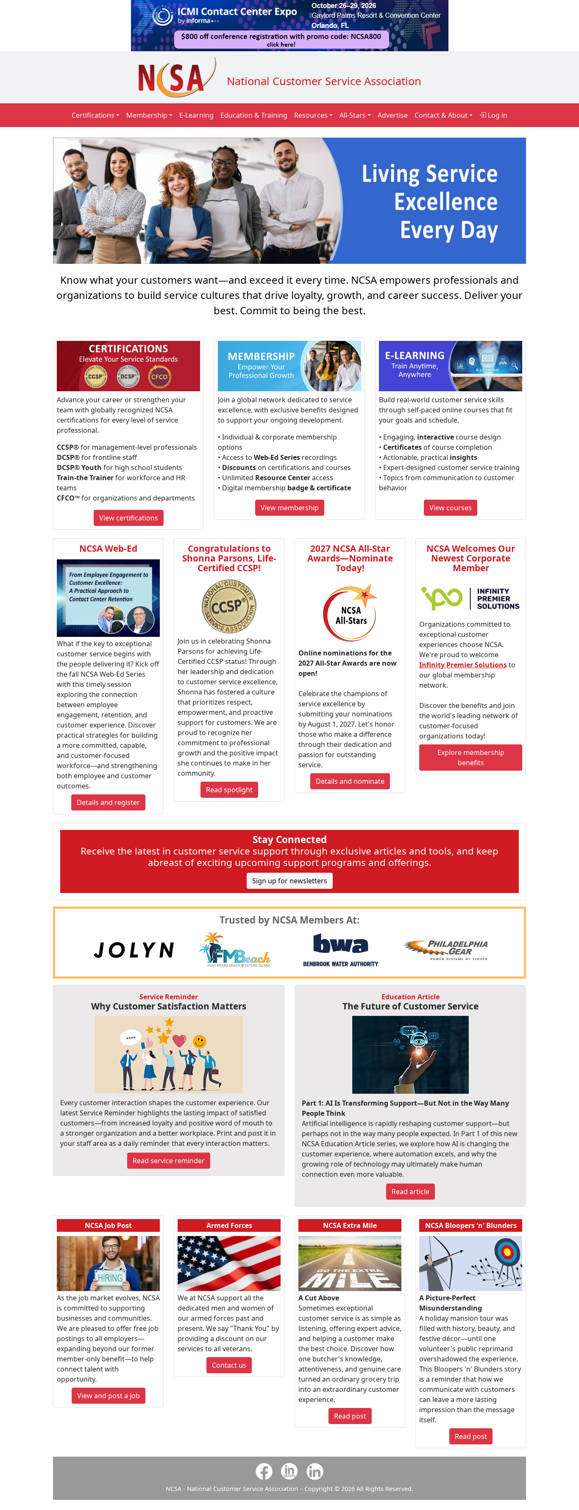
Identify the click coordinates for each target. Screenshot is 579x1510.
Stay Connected (290, 839)
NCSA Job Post (108, 1225)
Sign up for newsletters (289, 880)
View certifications (128, 518)
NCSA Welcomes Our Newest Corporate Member (470, 558)
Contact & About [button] (441, 115)
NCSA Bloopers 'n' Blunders (471, 1225)
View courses (450, 507)
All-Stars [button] (353, 115)
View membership (290, 507)
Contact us (229, 1365)
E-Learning (196, 115)
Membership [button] (146, 115)
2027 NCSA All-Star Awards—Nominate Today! (350, 558)
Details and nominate (350, 781)
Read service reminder (169, 1160)
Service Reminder (168, 996)
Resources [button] (311, 115)
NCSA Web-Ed (108, 548)
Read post (350, 1416)
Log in (496, 115)
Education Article (410, 996)
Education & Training (253, 115)
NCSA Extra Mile (350, 1225)
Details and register (108, 802)
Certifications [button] (93, 115)
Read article (410, 1191)
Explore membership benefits (470, 757)
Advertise (393, 115)
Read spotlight (229, 789)
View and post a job (108, 1395)
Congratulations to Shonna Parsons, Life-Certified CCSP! (229, 558)
